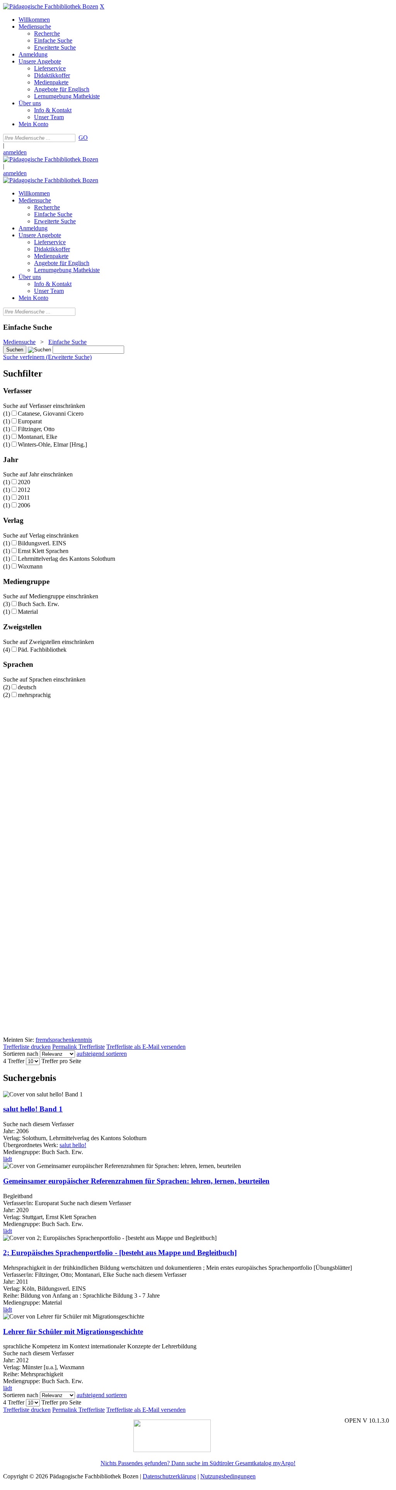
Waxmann (30, 566)
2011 (24, 497)
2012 (24, 489)
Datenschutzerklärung (169, 1476)
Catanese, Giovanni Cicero (51, 413)
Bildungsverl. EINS (42, 543)
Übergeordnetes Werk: (31, 1145)
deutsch (27, 687)
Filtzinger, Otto (36, 429)
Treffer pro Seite (61, 1061)
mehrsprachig (34, 695)
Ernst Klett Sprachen (43, 551)
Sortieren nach (20, 1053)
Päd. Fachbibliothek (42, 649)
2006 (24, 505)
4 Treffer (13, 1061)
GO (83, 137)
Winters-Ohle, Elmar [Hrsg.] (52, 444)
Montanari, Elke (37, 436)
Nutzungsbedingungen (228, 1476)
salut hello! (73, 1145)
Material (28, 611)
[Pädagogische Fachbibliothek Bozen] (50, 6)
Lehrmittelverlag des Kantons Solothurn (66, 558)
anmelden (15, 152)
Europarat (30, 421)
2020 (24, 482)
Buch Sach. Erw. (38, 604)
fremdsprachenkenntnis (64, 1039)
